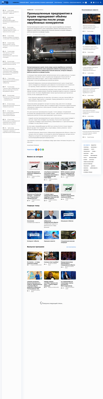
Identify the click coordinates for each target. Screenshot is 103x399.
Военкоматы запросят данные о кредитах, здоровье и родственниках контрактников (11, 131)
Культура (86, 155)
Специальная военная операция (68, 241)
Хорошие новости (49, 241)
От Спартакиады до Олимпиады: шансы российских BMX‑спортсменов (67, 284)
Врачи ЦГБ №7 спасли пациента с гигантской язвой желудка (11, 46)
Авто (92, 153)
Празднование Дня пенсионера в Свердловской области (68, 263)
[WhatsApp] (98, 3)
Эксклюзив (30, 221)
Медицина (86, 149)
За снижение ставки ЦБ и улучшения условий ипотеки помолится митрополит (90, 48)
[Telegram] (41, 150)
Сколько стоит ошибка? (51, 262)
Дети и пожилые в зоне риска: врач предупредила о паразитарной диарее (11, 114)
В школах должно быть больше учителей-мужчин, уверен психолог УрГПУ (91, 133)
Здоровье (86, 170)
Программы (58, 2)
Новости (16, 2)
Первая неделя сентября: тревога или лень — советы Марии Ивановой (51, 284)
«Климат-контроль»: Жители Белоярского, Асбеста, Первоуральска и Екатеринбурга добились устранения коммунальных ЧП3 (34, 285)
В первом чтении (88, 172)
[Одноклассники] (93, 3)
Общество (93, 145)
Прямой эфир (24, 2)
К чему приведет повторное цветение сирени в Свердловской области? (90, 69)
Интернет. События (33, 241)
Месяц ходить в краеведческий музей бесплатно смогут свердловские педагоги (11, 122)
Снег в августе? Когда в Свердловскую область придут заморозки (91, 112)
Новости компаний (88, 161)
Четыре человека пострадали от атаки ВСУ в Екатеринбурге (11, 38)
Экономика (94, 147)
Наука (85, 157)
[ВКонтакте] (36, 150)
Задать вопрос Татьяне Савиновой (41, 2)
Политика (86, 147)
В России (91, 159)
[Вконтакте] (91, 3)
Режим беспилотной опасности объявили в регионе (11, 106)
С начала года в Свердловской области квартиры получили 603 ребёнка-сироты (11, 90)
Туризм (93, 151)
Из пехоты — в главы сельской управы (33, 262)
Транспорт (86, 165)
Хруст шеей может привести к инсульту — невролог (11, 12)
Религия (86, 168)
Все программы (71, 247)
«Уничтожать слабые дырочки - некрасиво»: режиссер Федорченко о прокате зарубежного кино (91, 90)
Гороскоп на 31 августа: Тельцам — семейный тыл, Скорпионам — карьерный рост (11, 98)
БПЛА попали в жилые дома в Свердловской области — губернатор (11, 81)
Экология (86, 153)
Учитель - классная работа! (72, 2)
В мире (85, 159)
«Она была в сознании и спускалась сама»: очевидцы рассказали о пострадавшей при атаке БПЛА (10, 72)
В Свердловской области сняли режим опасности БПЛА (11, 63)
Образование (93, 155)
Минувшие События (67, 221)
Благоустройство (88, 163)
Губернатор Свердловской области (51, 221)
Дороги (93, 165)
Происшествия (92, 157)
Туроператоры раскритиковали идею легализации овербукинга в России (10, 21)
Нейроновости (93, 168)
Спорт (92, 149)
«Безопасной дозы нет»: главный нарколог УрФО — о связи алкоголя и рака (11, 30)
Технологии (87, 151)
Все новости (87, 145)
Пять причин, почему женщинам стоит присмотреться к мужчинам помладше (10, 55)
